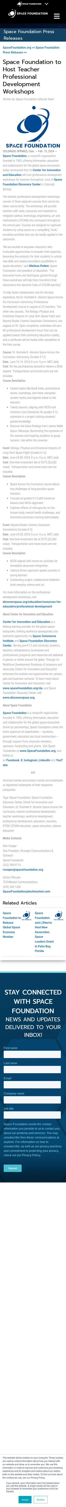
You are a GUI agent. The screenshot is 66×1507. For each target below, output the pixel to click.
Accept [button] (25, 1499)
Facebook (12, 760)
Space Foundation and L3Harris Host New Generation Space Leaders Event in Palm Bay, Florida (44, 932)
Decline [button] (41, 1499)
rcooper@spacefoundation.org (23, 869)
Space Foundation (15, 156)
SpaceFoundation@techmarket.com (26, 891)
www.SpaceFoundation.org (38, 751)
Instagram (30, 760)
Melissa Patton (39, 266)
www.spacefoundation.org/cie (23, 688)
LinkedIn (44, 760)
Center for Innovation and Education (26, 622)
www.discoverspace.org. (19, 697)
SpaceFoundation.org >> (19, 47)
